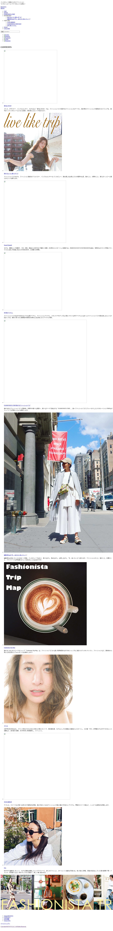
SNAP (5, 27)
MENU (3, 8)
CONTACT (7, 917)
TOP (5, 11)
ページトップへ (5, 923)
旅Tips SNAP (7, 105)
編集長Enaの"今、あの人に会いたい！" (15, 555)
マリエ (6, 726)
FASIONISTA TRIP (9, 14)
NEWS (6, 12)
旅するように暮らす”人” (14, 17)
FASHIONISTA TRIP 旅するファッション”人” (17, 405)
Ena (5, 868)
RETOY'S (3, 7)
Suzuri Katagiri (8, 245)
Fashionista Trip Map (9, 647)
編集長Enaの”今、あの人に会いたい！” (18, 19)
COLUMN (7, 28)
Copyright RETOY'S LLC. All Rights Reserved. (13, 926)
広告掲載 (6, 919)
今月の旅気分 (11, 22)
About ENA (7, 920)
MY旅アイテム (8, 312)
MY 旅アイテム (11, 25)
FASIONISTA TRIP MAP (14, 24)
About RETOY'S (8, 916)
